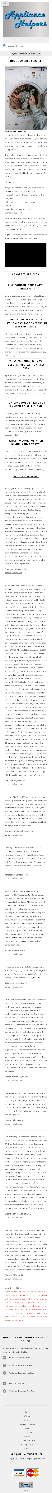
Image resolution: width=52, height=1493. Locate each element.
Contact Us (27, 1432)
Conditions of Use (27, 1440)
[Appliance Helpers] (26, 19)
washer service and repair (24, 1295)
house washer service (16, 46)
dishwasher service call (14, 1306)
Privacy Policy (27, 1444)
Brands (23, 54)
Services (27, 1420)
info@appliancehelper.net (19, 1357)
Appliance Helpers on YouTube (21, 1373)
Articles (27, 1436)
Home (27, 1412)
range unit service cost (36, 1302)
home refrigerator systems (17, 1291)
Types (14, 54)
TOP (26, 1491)
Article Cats (34, 54)
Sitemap (27, 1448)
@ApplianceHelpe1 (17, 1383)
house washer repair (32, 1316)
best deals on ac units (31, 1299)
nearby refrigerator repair (36, 1306)
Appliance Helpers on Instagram (22, 1365)
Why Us (27, 1416)
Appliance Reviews (27, 1424)
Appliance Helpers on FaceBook (22, 1391)
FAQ (27, 1428)
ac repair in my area (14, 1309)
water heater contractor (31, 1313)
